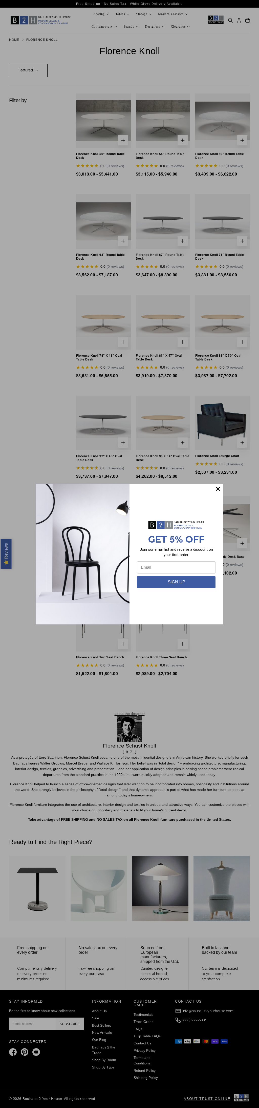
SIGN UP (176, 582)
